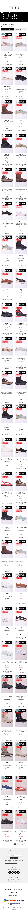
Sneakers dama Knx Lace (7, 290)
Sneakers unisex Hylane (21, 628)
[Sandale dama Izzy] (7, 481)
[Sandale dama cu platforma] (21, 278)
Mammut (7, 695)
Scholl (7, 357)
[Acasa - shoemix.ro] (14, 8)
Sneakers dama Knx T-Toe (21, 55)
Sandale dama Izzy (7, 493)
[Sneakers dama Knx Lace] (7, 278)
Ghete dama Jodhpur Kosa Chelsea (21, 392)
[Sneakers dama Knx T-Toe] (21, 42)
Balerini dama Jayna (7, 88)
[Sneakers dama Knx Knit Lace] (7, 211)
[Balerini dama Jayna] (7, 76)
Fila (7, 661)
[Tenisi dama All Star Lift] (7, 447)
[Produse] (2, 13)
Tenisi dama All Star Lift (7, 459)
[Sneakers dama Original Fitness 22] (7, 650)
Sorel (7, 762)
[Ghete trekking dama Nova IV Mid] (7, 684)
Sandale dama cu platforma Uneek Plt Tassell (21, 88)
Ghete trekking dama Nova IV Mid (7, 697)
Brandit (7, 154)
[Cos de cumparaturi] (22, 20)
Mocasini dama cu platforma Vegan (7, 325)
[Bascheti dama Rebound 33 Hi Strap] (21, 312)
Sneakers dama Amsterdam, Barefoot (21, 359)
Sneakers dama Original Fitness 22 (7, 663)
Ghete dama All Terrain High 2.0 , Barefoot (7, 190)
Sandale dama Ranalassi (7, 628)
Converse (7, 458)
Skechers (7, 593)
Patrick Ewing (21, 323)
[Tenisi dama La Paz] (21, 143)
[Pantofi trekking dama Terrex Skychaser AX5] (21, 684)
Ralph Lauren (7, 86)
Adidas (20, 695)
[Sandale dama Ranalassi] (7, 616)
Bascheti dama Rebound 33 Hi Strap (21, 325)
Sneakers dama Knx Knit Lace (7, 224)
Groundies (7, 120)
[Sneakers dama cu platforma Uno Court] (7, 582)
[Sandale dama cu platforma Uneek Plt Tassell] (21, 76)
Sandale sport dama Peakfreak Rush (7, 55)
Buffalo (7, 323)
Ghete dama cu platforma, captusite (7, 730)
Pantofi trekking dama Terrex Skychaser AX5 (21, 697)
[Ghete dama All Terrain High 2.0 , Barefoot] (7, 177)
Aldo (7, 627)
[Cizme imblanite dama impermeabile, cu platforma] (21, 718)
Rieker (7, 728)
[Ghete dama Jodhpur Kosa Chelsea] (21, 380)
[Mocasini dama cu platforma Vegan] (7, 312)
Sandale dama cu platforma (21, 291)
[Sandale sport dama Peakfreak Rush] (7, 42)
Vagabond (7, 492)
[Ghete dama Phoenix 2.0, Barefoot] (7, 109)
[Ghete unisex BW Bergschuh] (7, 143)
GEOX (21, 289)
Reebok (21, 221)
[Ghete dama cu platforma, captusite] (7, 718)
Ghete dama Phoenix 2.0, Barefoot (7, 122)
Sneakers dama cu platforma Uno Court (7, 595)
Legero (21, 728)
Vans (21, 627)
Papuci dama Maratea (6, 358)
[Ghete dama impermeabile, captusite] (7, 751)
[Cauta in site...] (26, 20)
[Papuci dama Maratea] (7, 346)
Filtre (8, 29)
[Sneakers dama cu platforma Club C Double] (21, 211)
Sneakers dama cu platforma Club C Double (21, 224)
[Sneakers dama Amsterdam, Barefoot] (21, 346)
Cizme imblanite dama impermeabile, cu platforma (21, 730)
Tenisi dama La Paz (21, 155)
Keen (21, 52)
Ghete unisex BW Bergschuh (7, 156)
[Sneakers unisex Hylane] (21, 616)
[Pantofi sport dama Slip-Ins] (21, 650)
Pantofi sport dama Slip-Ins (21, 663)
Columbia (7, 52)
